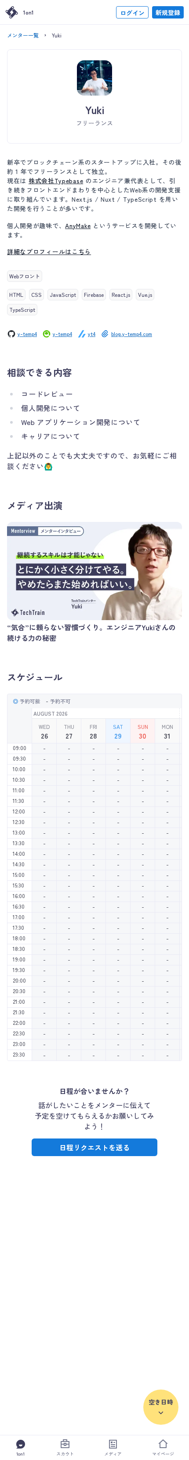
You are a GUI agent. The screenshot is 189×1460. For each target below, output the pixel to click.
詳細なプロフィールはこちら (49, 251)
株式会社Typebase (56, 180)
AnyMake (78, 225)
